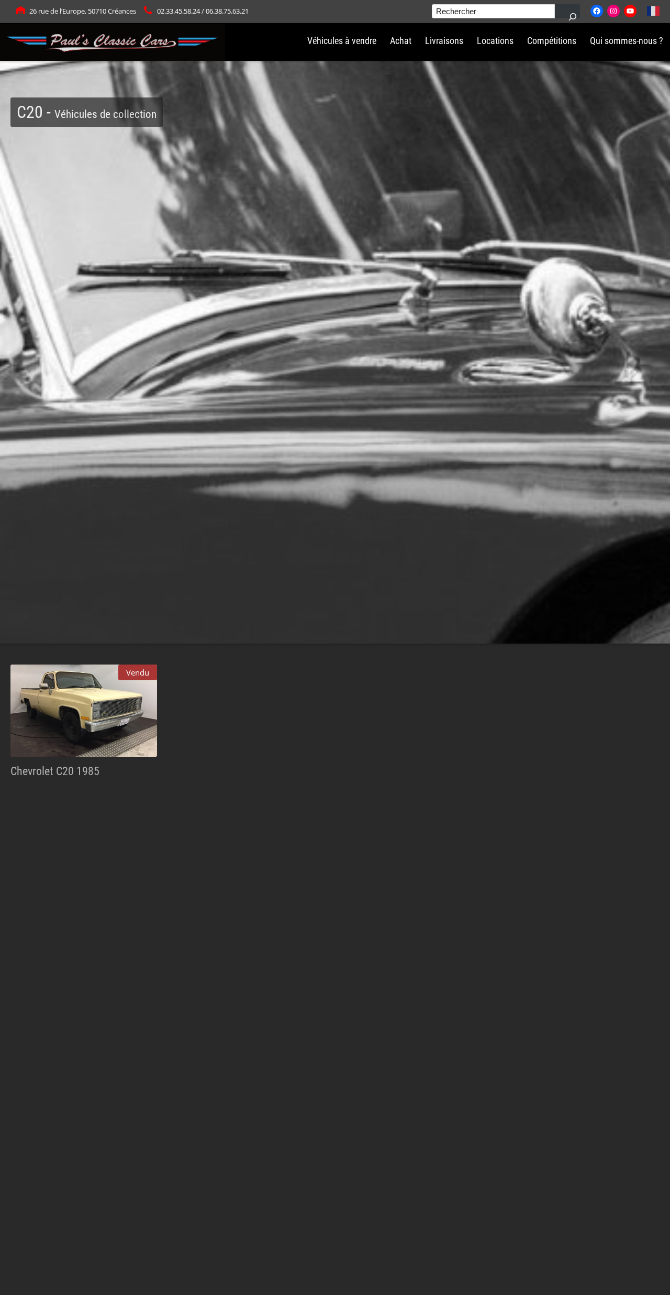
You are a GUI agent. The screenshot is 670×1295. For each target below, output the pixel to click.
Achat (400, 41)
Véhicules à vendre (341, 41)
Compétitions (551, 41)
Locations (495, 41)
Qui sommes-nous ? (626, 41)
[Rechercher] (567, 11)
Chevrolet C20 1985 (54, 771)
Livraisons (444, 41)
